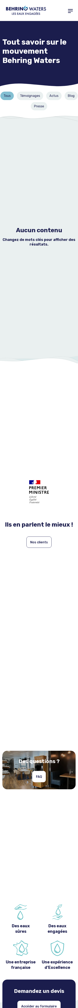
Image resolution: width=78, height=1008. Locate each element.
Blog (71, 96)
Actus (53, 96)
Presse (39, 106)
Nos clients (39, 542)
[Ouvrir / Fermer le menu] (70, 11)
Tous (7, 96)
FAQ (39, 777)
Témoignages (30, 96)
